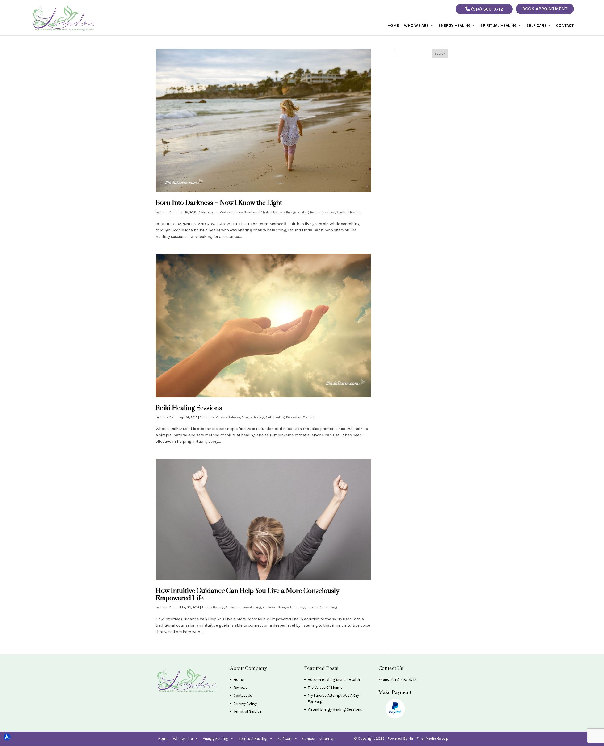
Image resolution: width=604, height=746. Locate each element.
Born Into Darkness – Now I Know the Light (219, 203)
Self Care (536, 26)
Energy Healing (454, 26)
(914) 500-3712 (486, 9)
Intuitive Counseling (321, 607)
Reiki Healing (275, 417)
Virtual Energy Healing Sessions (335, 709)
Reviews (240, 687)
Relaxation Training (300, 417)
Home (393, 26)
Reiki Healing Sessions (189, 408)
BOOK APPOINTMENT (545, 9)
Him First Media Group (428, 738)
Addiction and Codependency (220, 212)
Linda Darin (169, 212)
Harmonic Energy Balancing (283, 607)
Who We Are (416, 26)
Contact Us (243, 695)
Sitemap (327, 738)
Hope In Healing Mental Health (334, 679)
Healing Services (322, 212)
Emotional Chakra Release (264, 212)
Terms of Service (247, 711)
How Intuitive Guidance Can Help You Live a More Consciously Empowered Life (247, 594)
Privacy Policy (245, 703)
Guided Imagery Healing (243, 607)
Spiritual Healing (498, 26)
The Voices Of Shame (325, 687)
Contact (565, 26)
